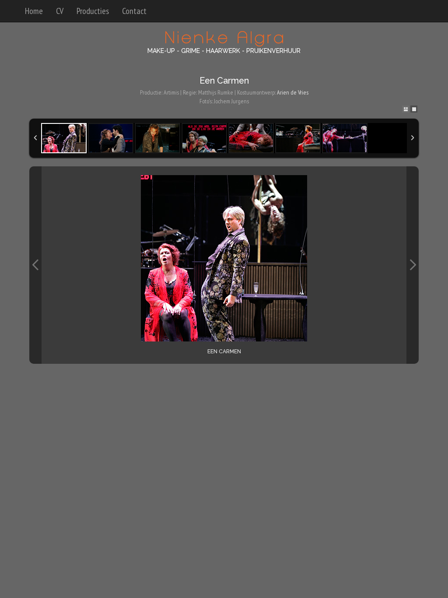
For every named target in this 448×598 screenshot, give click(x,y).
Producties (93, 11)
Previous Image (35, 265)
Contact (134, 11)
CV (59, 11)
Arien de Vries (292, 92)
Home (34, 11)
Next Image (412, 265)
